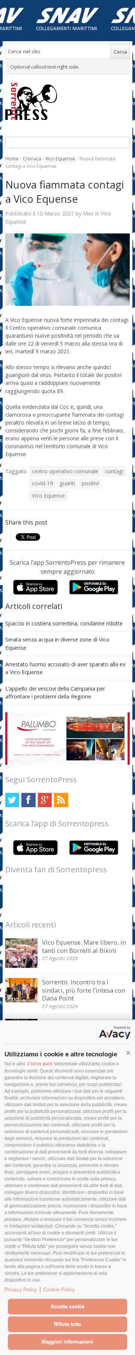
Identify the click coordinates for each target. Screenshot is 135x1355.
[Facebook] (28, 800)
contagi (114, 471)
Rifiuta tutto (67, 1324)
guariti (67, 483)
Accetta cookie (67, 1306)
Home (12, 159)
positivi (90, 483)
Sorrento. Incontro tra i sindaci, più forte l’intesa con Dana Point (83, 990)
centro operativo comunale (65, 471)
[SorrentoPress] (67, 101)
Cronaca (32, 159)
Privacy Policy (20, 1289)
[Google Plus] (45, 800)
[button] (128, 1053)
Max (88, 213)
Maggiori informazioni (67, 1342)
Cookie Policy (59, 1289)
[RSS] (61, 800)
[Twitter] (12, 800)
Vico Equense (60, 159)
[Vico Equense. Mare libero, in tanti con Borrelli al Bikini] (21, 965)
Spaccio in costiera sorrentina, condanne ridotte (64, 623)
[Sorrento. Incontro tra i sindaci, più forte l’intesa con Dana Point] (21, 1000)
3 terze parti (39, 1063)
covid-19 (42, 483)
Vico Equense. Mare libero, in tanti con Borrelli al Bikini (84, 946)
